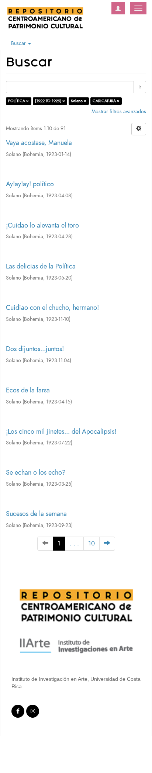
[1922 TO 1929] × (50, 101)
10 (91, 543)
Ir (139, 86)
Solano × (78, 101)
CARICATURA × (106, 101)
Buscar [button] (19, 43)
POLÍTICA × (18, 101)
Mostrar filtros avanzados (118, 111)
